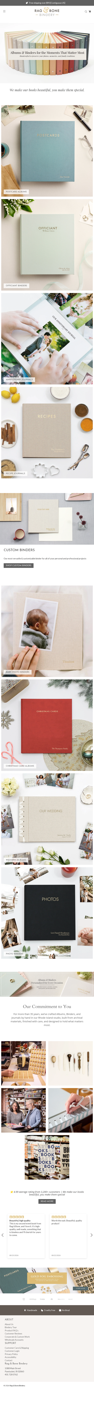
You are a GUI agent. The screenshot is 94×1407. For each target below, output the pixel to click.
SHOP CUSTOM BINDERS (18, 565)
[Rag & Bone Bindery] (47, 11)
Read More (47, 1201)
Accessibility (10, 1357)
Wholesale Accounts (14, 1340)
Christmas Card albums (20, 766)
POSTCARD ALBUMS (16, 192)
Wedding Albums (16, 860)
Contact (8, 1360)
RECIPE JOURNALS (15, 474)
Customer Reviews (13, 1333)
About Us (9, 1324)
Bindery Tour (11, 1327)
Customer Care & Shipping (17, 1348)
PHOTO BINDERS (14, 954)
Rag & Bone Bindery (17, 1385)
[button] (3, 1235)
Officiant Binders (16, 286)
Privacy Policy (11, 1354)
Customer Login (12, 1351)
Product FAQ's (11, 1330)
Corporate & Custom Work (17, 1336)
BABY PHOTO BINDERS (17, 672)
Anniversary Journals (19, 380)
